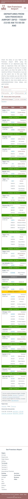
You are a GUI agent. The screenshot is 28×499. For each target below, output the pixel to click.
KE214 (12, 281)
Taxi (2, 481)
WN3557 (13, 371)
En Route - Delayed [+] (13, 291)
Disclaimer (16, 494)
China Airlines (21, 197)
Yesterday (3, 406)
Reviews (16, 477)
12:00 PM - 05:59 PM (6, 413)
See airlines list (15, 400)
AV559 (12, 265)
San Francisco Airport (14, 8)
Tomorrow (13, 406)
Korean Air (21, 281)
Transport (4, 475)
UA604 (12, 151)
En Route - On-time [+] (13, 124)
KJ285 (12, 289)
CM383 (13, 207)
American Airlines (21, 331)
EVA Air (21, 181)
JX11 (13, 163)
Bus (2, 479)
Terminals (4, 463)
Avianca (21, 265)
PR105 (12, 122)
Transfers (4, 489)
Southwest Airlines (21, 371)
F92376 (13, 112)
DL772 (12, 356)
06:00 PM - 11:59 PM (18, 413)
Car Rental (17, 475)
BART (3, 483)
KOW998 (13, 272)
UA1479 (13, 296)
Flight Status (5, 459)
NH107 (12, 253)
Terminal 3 (4, 397)
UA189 (12, 173)
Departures (4, 457)
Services (16, 473)
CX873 (12, 220)
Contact (21, 494)
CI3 (13, 197)
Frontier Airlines (21, 112)
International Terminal (7, 471)
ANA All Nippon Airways (21, 254)
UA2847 (13, 138)
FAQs (15, 479)
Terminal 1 (15, 395)
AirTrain (3, 477)
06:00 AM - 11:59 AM (18, 411)
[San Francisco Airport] (3, 7)
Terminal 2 (20, 395)
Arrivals (3, 455)
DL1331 (13, 378)
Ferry (2, 487)
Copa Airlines (21, 207)
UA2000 (13, 314)
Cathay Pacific (21, 220)
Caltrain (3, 485)
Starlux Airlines (21, 163)
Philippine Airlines (21, 122)
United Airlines (21, 138)
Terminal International (13, 397)
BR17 (12, 236)
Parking (3, 473)
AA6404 (13, 348)
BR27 (12, 181)
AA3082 (13, 331)
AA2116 (13, 338)
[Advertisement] (14, 43)
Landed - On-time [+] (14, 117)
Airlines (3, 461)
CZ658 (12, 129)
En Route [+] (14, 276)
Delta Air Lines (21, 356)
